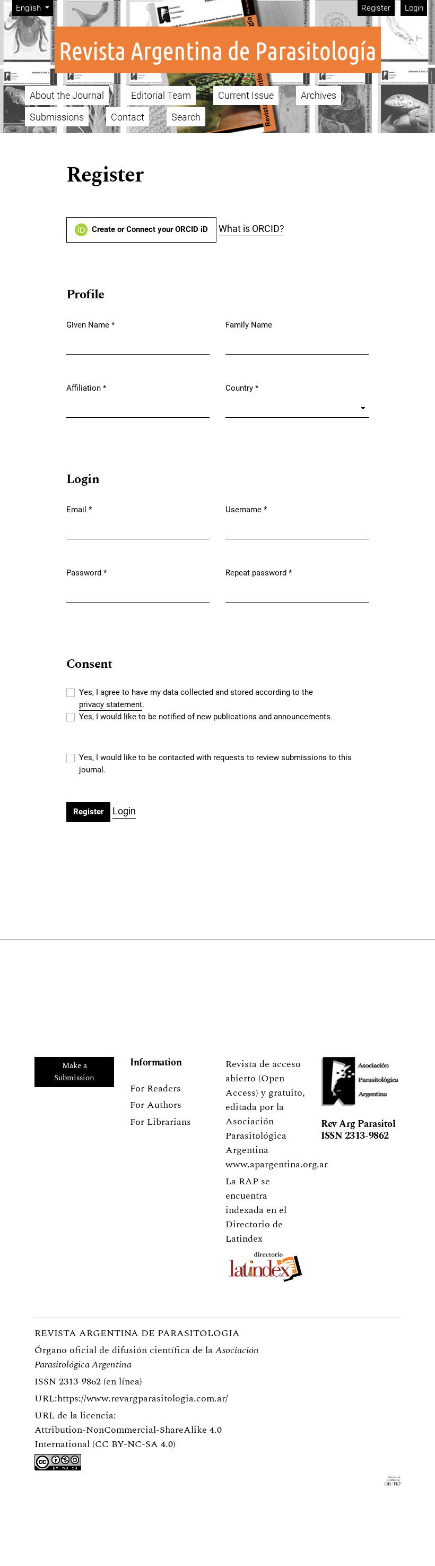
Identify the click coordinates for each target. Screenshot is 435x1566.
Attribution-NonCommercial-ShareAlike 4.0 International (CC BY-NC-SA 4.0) (128, 1437)
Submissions (57, 117)
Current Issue (246, 95)
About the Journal (67, 95)
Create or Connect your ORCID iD (149, 229)
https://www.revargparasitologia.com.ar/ (142, 1398)
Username (246, 509)
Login (414, 8)
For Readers (155, 1088)
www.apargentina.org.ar (276, 1164)
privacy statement (110, 704)
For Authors (155, 1105)
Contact (127, 117)
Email (79, 509)
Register (375, 8)
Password (86, 572)
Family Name (248, 325)
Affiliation (86, 388)
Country (241, 388)
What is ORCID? (251, 228)
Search (186, 117)
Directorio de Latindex (254, 1231)
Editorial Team (161, 95)
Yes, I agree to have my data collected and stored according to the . (196, 698)
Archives (318, 95)
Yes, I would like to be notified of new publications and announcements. (206, 716)
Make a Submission (74, 1072)
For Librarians (160, 1122)
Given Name (90, 325)
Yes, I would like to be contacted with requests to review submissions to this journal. (215, 764)
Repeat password (258, 572)
